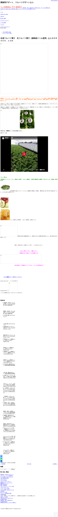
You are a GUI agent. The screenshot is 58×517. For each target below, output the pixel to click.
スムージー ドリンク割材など (6, 475)
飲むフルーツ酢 (3, 492)
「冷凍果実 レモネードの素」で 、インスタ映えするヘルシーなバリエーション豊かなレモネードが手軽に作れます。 (9, 399)
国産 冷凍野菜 (3, 485)
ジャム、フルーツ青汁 (7, 33)
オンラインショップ (22, 9)
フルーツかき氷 (3, 480)
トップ (1, 12)
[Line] (29, 459)
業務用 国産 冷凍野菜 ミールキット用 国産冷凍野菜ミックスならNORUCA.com (9, 412)
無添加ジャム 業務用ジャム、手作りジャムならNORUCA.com (8, 348)
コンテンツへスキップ (5, 26)
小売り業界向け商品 (7, 32)
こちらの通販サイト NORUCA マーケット (12, 276)
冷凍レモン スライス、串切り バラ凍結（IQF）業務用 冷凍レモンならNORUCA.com (9, 385)
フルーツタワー (3, 479)
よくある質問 (29, 9)
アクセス (33, 9)
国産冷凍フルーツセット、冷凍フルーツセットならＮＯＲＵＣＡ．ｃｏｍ (9, 336)
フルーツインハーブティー (5, 481)
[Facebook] (29, 456)
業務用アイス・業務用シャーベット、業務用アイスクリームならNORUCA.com (9, 361)
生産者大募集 (3, 494)
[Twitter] (29, 458)
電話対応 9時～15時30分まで (28, 7)
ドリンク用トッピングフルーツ (6, 476)
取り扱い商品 (15, 9)
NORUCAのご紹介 (4, 9)
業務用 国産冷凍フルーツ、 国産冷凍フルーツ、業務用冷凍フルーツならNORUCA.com (9, 425)
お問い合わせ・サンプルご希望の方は (42, 7)
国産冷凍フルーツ (4, 483)
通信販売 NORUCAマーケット (6, 474)
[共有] (29, 461)
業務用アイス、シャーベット (6, 482)
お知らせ (10, 9)
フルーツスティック (4, 487)
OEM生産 (2, 491)
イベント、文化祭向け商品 (5, 493)
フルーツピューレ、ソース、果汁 (7, 486)
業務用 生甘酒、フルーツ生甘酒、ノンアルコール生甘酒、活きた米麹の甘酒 (9, 312)
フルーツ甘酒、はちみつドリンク (7, 489)
